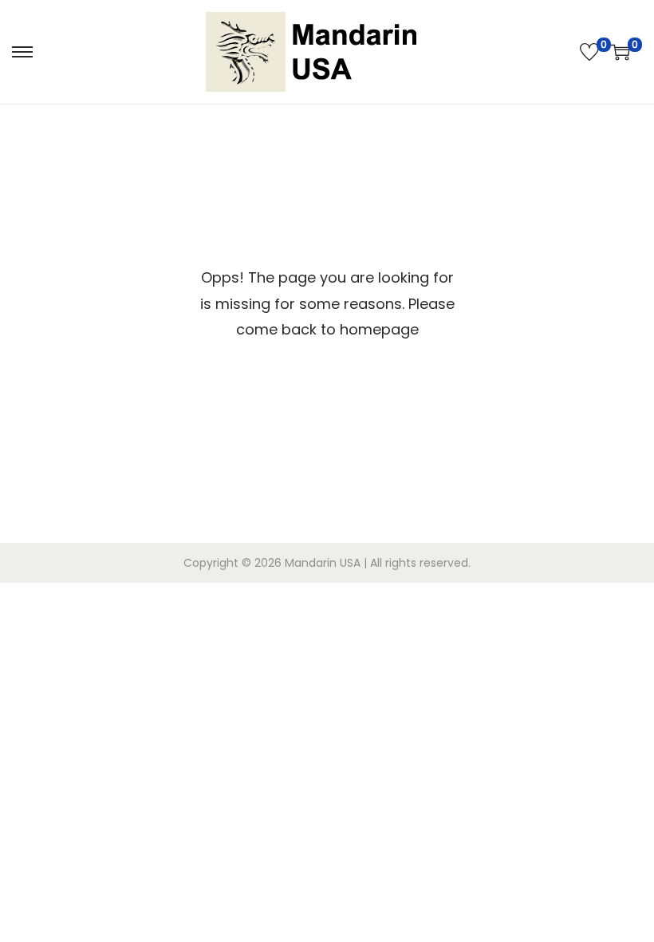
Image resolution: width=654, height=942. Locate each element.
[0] (589, 51)
